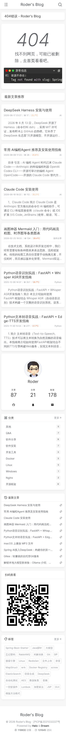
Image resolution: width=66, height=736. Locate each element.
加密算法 (38, 686)
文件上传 (47, 660)
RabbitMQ (24, 654)
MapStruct (12, 667)
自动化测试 (12, 680)
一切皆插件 (12, 686)
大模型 (49, 647)
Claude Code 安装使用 (21, 189)
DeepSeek (44, 673)
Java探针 (37, 647)
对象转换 (38, 654)
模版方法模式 (13, 693)
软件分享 (58, 238)
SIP (55, 654)
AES (23, 680)
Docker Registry (38, 667)
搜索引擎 (10, 660)
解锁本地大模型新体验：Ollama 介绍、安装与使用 (28, 562)
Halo (35, 725)
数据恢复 (34, 680)
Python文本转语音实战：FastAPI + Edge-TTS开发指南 (28, 537)
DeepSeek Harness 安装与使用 (28, 110)
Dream (45, 725)
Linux (22, 660)
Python (58, 282)
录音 (58, 660)
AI (61, 115)
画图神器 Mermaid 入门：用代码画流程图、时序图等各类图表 (31, 231)
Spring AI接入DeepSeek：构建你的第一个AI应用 (28, 549)
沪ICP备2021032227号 (46, 721)
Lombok (25, 686)
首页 (31, 60)
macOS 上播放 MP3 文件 (18, 543)
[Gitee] (13, 405)
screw (54, 667)
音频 (45, 680)
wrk (23, 667)
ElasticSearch (13, 673)
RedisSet (34, 660)
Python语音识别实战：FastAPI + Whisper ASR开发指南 (28, 530)
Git (48, 654)
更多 (56, 417)
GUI (57, 686)
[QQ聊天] (33, 405)
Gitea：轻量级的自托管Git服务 (21, 556)
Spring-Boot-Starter (17, 647)
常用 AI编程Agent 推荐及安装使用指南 (32, 150)
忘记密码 (10, 654)
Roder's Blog (32, 4)
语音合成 (29, 673)
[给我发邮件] (52, 405)
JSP (49, 686)
